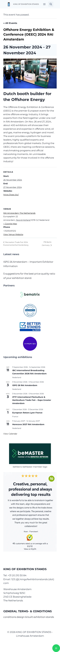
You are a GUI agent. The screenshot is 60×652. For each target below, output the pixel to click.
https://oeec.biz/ (11, 194)
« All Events (10, 23)
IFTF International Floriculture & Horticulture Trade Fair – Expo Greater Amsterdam (31, 400)
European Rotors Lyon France (27, 412)
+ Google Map (10, 223)
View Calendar (10, 433)
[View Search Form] (50, 4)
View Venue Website (13, 234)
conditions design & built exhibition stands (28, 617)
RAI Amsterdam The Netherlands (19, 213)
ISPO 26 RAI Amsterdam (24, 385)
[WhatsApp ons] (56, 648)
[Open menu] (44, 4)
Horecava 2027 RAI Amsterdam (28, 424)
